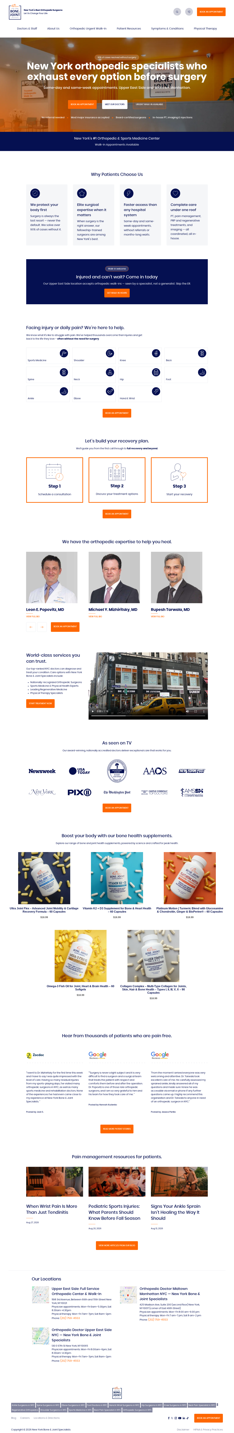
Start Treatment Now (40, 703)
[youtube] (179, 1418)
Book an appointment (211, 12)
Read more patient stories (117, 1129)
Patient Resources (129, 28)
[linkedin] (184, 1418)
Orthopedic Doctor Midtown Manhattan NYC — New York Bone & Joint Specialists (170, 1294)
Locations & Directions (47, 1418)
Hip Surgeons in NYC (151, 1405)
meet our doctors (115, 104)
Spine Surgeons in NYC (48, 1405)
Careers (25, 1418)
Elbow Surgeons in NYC (73, 1405)
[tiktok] (187, 1418)
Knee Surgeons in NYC (175, 1405)
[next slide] (42, 627)
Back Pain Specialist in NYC (107, 1410)
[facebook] (168, 1418)
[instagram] (176, 1418)
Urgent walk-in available (149, 104)
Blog (13, 1418)
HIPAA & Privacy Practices (208, 1430)
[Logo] (15, 12)
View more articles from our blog (117, 1245)
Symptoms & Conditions (167, 28)
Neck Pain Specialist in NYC (201, 1405)
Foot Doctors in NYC (97, 1405)
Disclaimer (183, 1430)
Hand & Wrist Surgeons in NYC (124, 1405)
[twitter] (172, 1418)
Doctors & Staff (27, 28)
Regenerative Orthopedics (25, 1410)
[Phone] (189, 12)
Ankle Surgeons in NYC (23, 1405)
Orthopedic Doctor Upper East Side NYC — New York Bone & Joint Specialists (82, 1335)
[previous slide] (31, 627)
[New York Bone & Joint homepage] (117, 1393)
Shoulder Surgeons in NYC (53, 1410)
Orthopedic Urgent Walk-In (88, 28)
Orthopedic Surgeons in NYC (137, 1410)
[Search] (177, 12)
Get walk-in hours (117, 293)
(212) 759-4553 (70, 1318)
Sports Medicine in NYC (80, 1410)
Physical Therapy (205, 28)
